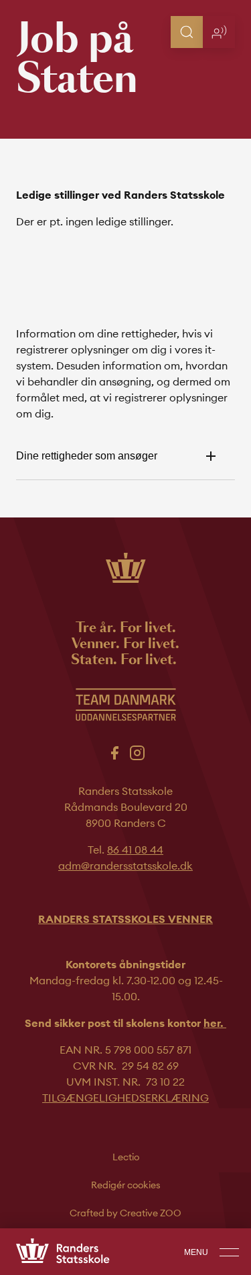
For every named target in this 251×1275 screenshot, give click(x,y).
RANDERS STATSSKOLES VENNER (125, 919)
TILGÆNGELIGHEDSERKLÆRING (125, 1097)
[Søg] (187, 32)
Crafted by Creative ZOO (125, 1213)
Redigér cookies (126, 1185)
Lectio (125, 1157)
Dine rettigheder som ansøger (86, 455)
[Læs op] (219, 32)
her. (214, 1023)
